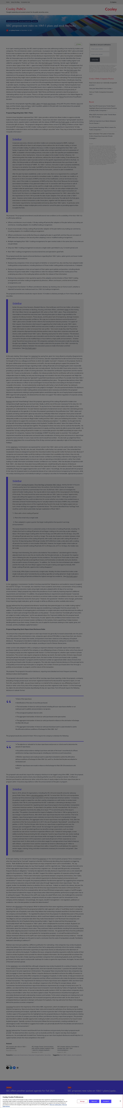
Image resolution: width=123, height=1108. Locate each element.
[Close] (120, 1101)
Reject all (94, 1101)
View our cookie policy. (56, 1104)
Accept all (106, 1101)
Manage (82, 1101)
